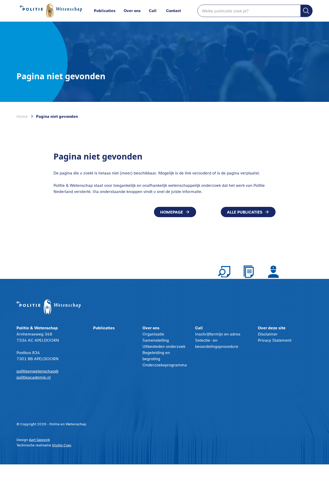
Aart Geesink (39, 440)
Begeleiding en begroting (156, 355)
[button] (136, 10)
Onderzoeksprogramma (164, 364)
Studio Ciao (61, 445)
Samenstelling (155, 340)
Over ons (132, 10)
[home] (51, 11)
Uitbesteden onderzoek (163, 346)
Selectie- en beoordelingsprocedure (216, 343)
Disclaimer (268, 334)
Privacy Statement (274, 340)
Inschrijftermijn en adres (217, 334)
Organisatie (153, 334)
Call (153, 10)
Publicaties (104, 10)
